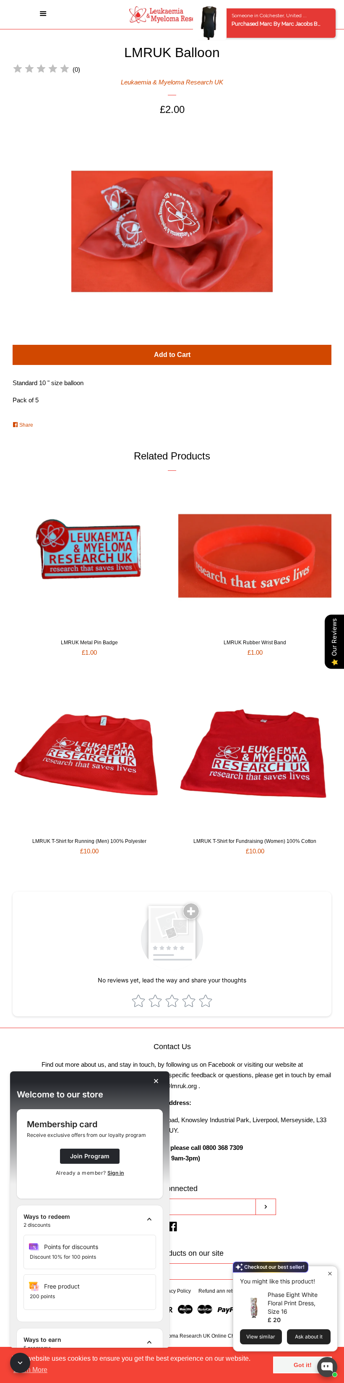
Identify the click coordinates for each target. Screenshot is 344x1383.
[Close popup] (330, 1273)
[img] (41, 70)
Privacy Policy (175, 1291)
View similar (260, 1336)
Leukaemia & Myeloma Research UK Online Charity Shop (192, 1336)
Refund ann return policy (226, 1291)
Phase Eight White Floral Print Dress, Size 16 (293, 1303)
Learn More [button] (30, 1369)
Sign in (115, 1173)
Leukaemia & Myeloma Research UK (172, 82)
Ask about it (309, 1336)
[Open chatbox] (327, 1367)
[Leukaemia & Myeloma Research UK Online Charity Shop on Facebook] (172, 1228)
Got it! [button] (303, 1365)
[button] (89, 1220)
